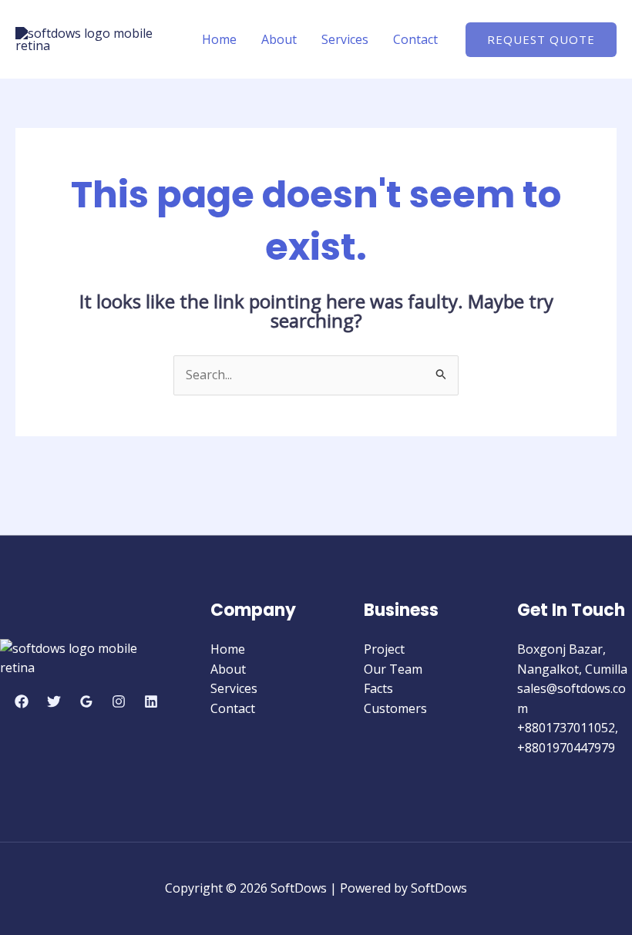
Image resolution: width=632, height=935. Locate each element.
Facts (378, 688)
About (279, 39)
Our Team (393, 669)
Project (384, 649)
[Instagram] (119, 701)
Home (219, 39)
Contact (415, 39)
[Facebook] (22, 701)
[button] (541, 39)
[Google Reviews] (86, 701)
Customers (395, 708)
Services (344, 39)
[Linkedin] (151, 701)
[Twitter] (54, 701)
